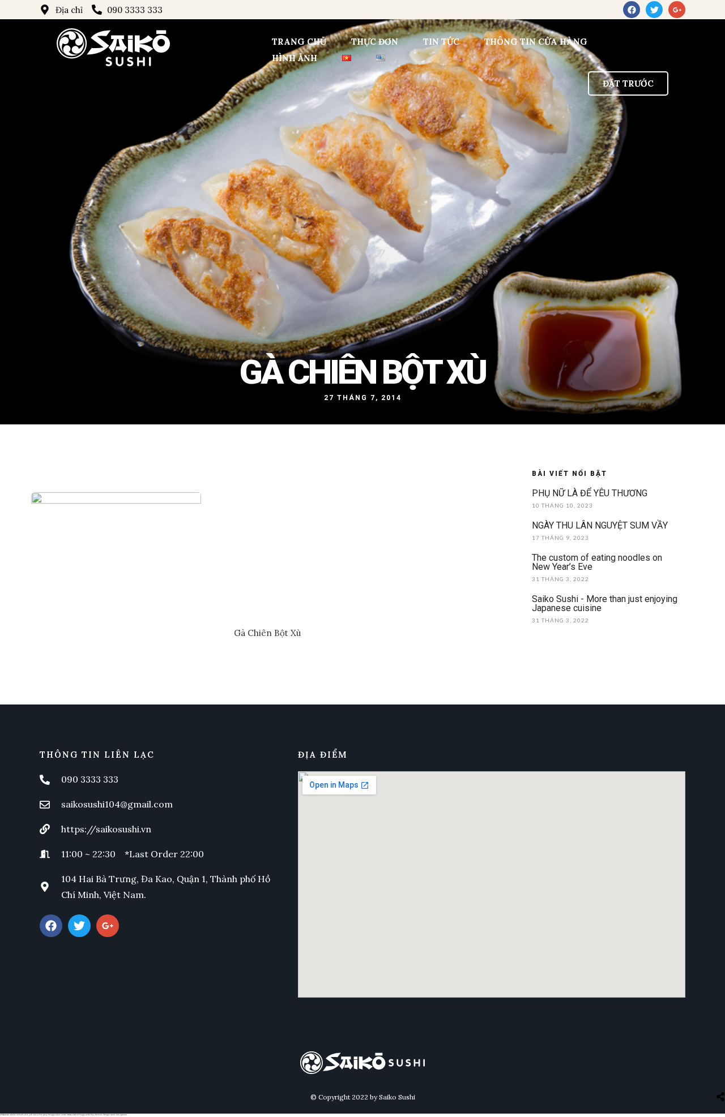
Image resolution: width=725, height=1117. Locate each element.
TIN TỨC (441, 41)
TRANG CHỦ (299, 41)
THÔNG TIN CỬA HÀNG (535, 41)
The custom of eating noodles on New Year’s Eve (597, 562)
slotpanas (4, 1115)
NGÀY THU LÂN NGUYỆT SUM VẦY (600, 525)
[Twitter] (654, 9)
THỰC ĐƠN (374, 41)
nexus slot (71, 1115)
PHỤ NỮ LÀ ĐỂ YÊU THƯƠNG (589, 493)
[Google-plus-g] (676, 9)
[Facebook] (631, 9)
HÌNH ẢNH (294, 58)
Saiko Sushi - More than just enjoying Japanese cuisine (604, 603)
